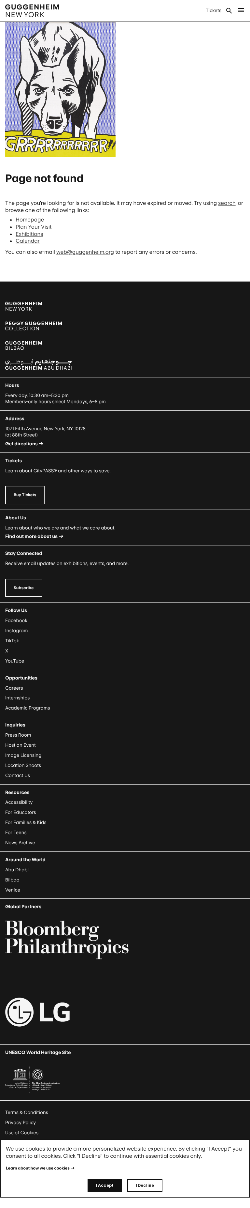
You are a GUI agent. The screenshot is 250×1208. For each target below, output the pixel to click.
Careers (14, 688)
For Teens (15, 832)
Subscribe (24, 587)
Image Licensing (23, 755)
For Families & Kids (26, 822)
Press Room (18, 735)
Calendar (28, 240)
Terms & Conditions (26, 1112)
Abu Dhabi (17, 870)
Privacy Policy (20, 1122)
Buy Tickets (25, 494)
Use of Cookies (21, 1133)
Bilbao (12, 880)
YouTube (14, 661)
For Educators (20, 812)
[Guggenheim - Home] (32, 10)
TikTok (12, 641)
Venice (12, 890)
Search (229, 11)
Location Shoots (23, 765)
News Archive (20, 843)
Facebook (16, 620)
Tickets (213, 10)
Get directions (21, 444)
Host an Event (20, 745)
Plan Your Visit (34, 226)
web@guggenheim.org (85, 252)
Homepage (30, 219)
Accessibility (19, 802)
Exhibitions (29, 234)
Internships (17, 698)
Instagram (16, 631)
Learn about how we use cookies (38, 1168)
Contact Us (17, 775)
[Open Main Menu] (241, 10)
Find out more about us (31, 536)
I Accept (105, 1185)
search (226, 203)
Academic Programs (27, 708)
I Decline (145, 1185)
